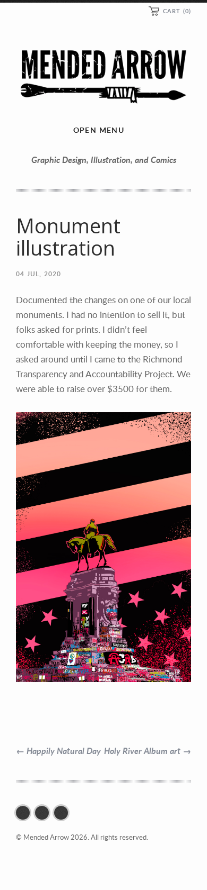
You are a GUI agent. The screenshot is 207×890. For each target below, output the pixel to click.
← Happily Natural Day (58, 750)
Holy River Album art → (147, 750)
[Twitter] (44, 813)
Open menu (99, 130)
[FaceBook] (25, 813)
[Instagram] (63, 813)
